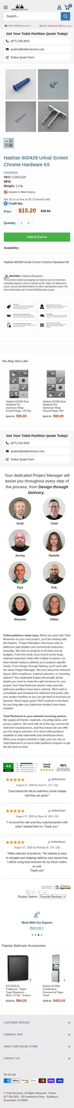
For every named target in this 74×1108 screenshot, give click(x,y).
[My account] (59, 7)
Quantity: (10, 223)
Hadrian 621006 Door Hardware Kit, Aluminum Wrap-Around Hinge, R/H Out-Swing (54, 406)
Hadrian (11, 172)
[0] (67, 7)
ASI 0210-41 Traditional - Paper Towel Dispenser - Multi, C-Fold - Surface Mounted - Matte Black (18, 991)
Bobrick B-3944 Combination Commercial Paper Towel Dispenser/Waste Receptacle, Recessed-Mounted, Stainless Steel (55, 991)
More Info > (37, 927)
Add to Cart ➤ (37, 237)
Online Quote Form (22, 57)
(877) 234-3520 (20, 40)
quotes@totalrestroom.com (27, 49)
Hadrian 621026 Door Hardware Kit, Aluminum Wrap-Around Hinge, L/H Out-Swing (18, 406)
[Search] (65, 16)
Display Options (28, 896)
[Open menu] (6, 7)
